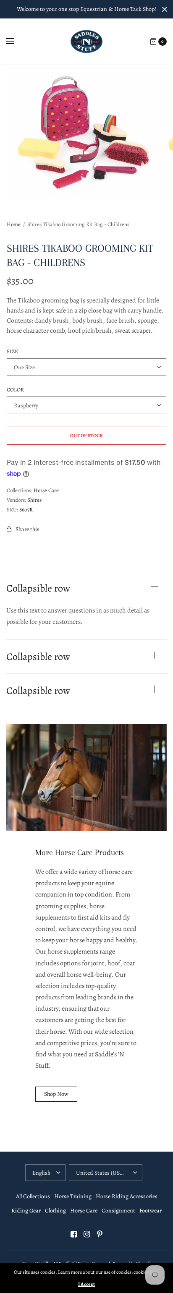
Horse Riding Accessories (126, 1196)
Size (12, 351)
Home (14, 224)
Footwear (150, 1211)
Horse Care (46, 490)
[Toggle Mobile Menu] (15, 41)
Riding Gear (26, 1211)
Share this (27, 529)
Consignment (118, 1211)
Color (15, 389)
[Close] (164, 9)
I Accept (86, 1284)
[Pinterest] (99, 1234)
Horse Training (73, 1196)
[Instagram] (86, 1234)
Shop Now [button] (56, 1094)
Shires (34, 499)
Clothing (55, 1211)
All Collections (33, 1196)
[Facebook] (73, 1234)
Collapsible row (38, 588)
